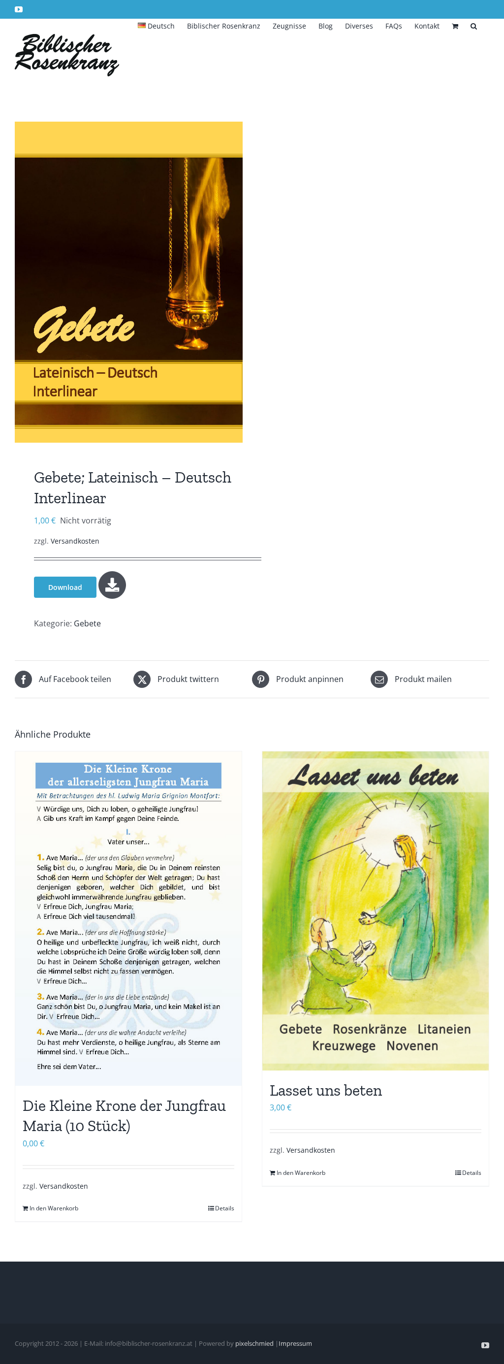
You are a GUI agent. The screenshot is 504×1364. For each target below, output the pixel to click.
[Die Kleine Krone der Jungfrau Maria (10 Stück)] (128, 918)
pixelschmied (254, 1343)
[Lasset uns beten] (375, 911)
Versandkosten (75, 541)
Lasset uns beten (326, 1090)
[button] (474, 25)
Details (224, 1208)
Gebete (87, 623)
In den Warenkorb (54, 1208)
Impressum (295, 1343)
